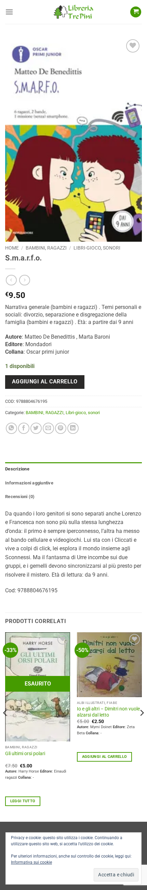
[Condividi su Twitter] (36, 428)
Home (12, 248)
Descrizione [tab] (17, 468)
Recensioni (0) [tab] (20, 496)
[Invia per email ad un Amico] (48, 428)
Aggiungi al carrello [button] (104, 756)
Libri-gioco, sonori (97, 248)
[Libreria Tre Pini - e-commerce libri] (73, 12)
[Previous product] (24, 280)
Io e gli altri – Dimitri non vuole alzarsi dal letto (108, 712)
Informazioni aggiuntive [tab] (29, 482)
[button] (9, 11)
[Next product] (11, 280)
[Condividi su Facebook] (23, 428)
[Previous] (5, 726)
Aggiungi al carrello (45, 382)
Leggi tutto (23, 801)
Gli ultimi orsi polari (25, 753)
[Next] (141, 726)
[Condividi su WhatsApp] (11, 428)
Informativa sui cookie (31, 862)
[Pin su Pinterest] (60, 428)
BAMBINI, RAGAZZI (46, 248)
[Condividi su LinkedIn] (73, 428)
